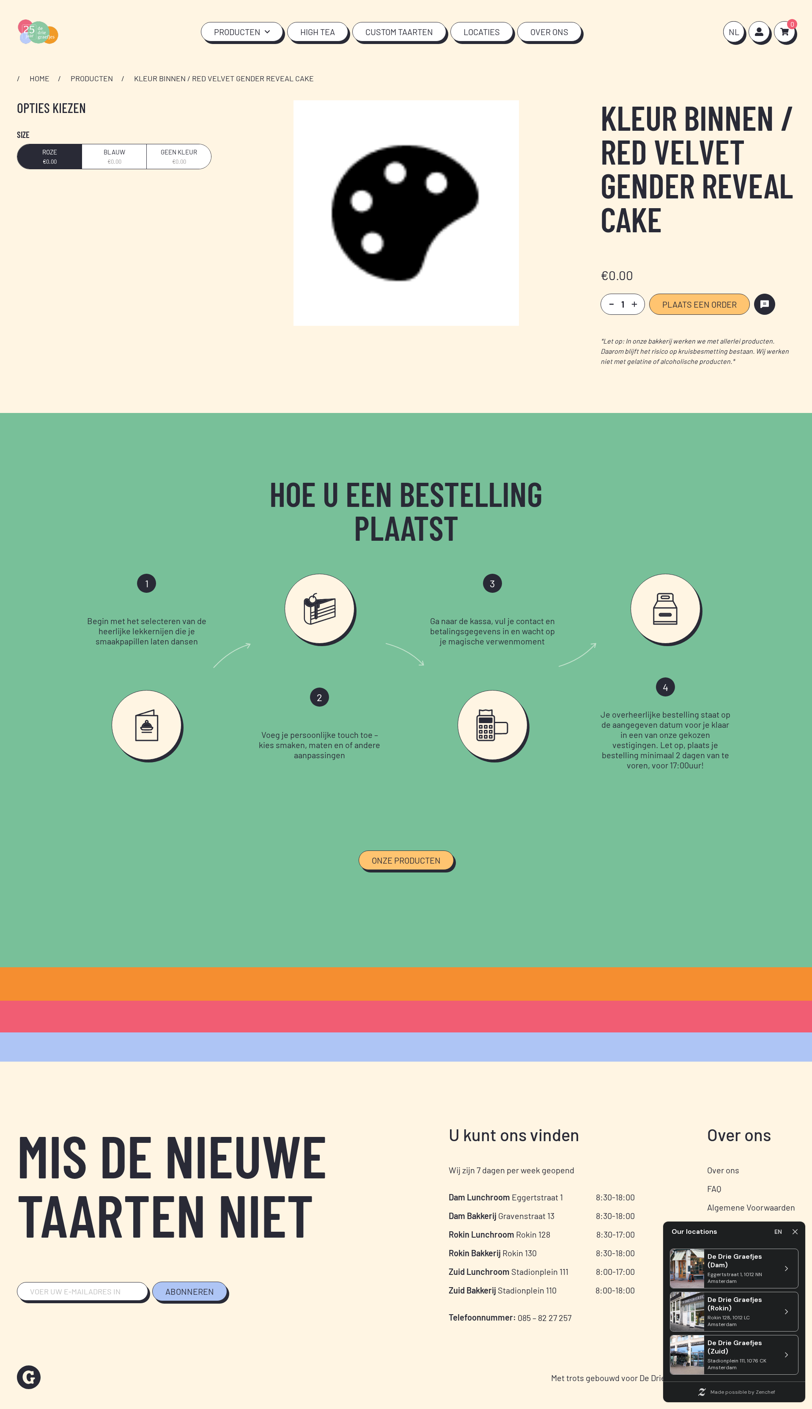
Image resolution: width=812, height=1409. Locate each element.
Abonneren (189, 1291)
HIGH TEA (317, 32)
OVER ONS (549, 32)
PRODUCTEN (237, 32)
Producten (92, 78)
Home (39, 78)
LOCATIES (482, 32)
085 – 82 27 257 (544, 1318)
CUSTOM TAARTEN (399, 32)
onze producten (406, 860)
